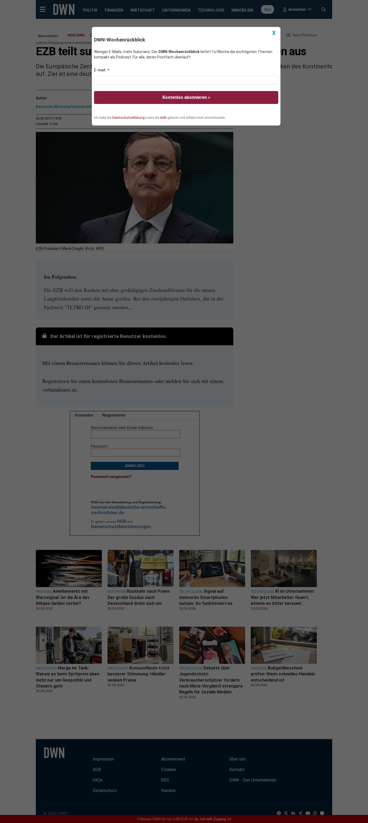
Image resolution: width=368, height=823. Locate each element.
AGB (163, 118)
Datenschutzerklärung (128, 118)
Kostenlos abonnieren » (186, 97)
